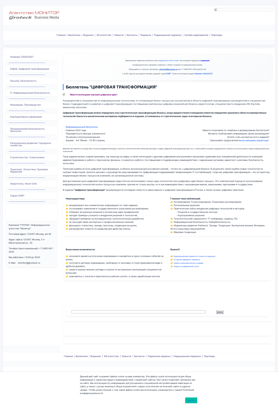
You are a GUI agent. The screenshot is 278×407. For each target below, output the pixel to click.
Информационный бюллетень (82, 127)
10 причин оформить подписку (187, 259)
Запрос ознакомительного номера (188, 263)
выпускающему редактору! (254, 140)
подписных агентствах (169, 60)
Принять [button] (191, 400)
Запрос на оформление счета (186, 266)
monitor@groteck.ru (29, 262)
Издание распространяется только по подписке (194, 256)
